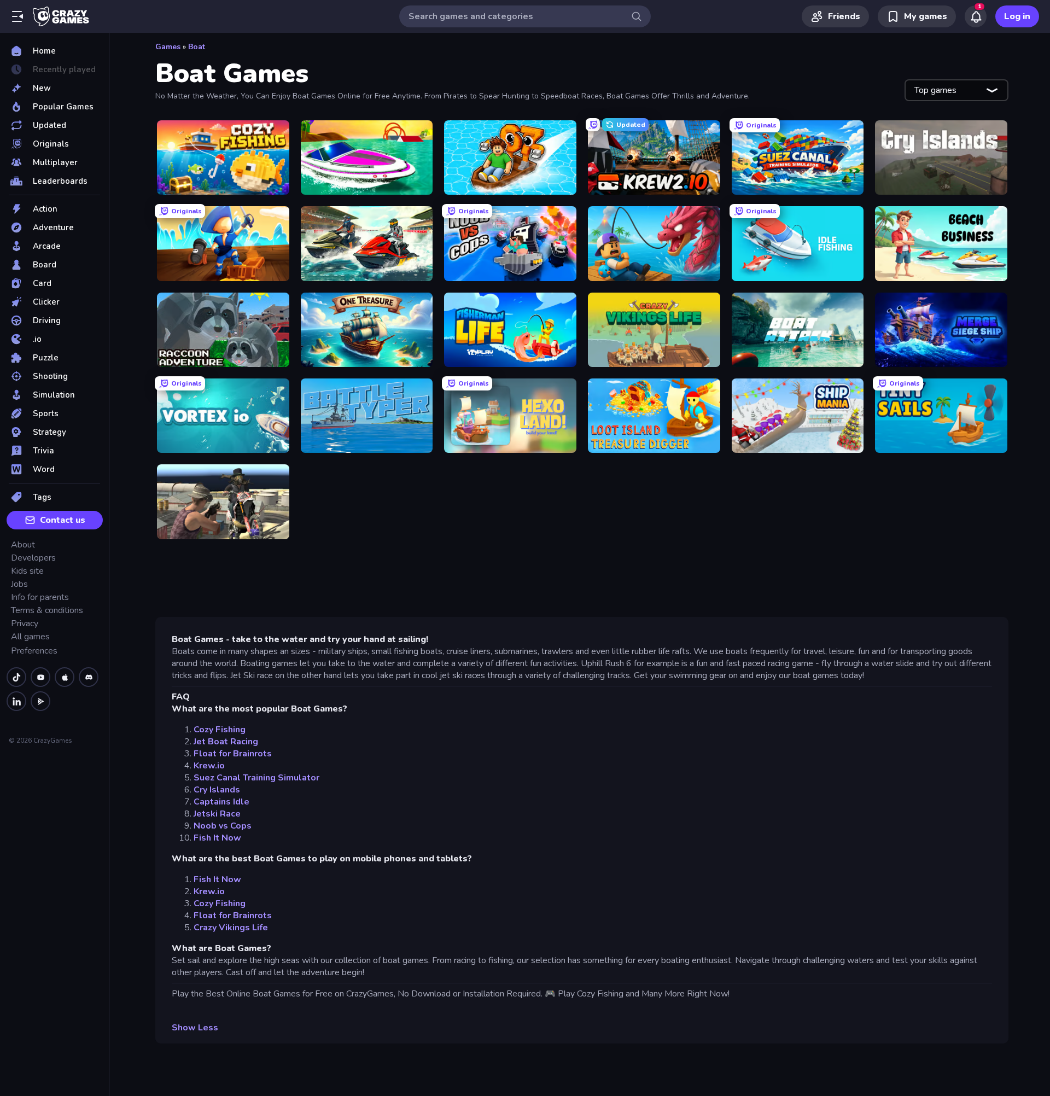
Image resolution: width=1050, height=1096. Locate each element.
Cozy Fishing (220, 730)
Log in (1017, 16)
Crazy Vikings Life (231, 928)
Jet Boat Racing (226, 742)
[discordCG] (88, 677)
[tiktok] (16, 677)
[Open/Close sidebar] (17, 16)
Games (167, 47)
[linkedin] (16, 701)
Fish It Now (217, 838)
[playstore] (40, 701)
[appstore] (64, 677)
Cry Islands (217, 790)
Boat (196, 47)
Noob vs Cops (223, 826)
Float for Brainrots (233, 754)
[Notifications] (976, 16)
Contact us (62, 520)
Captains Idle (221, 802)
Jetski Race (217, 814)
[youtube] (40, 677)
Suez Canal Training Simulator (256, 778)
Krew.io (209, 766)
